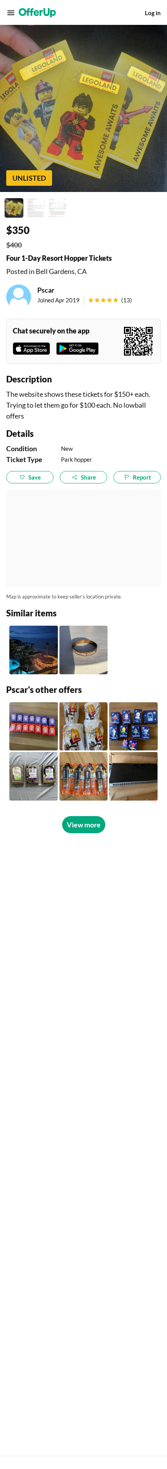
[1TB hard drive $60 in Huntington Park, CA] (33, 776)
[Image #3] (57, 208)
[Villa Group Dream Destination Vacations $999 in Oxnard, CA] (33, 650)
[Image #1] (14, 208)
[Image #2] (35, 208)
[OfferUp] (37, 12)
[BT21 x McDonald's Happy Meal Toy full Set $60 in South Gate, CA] (133, 726)
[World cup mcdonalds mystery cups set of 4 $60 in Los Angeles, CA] (83, 726)
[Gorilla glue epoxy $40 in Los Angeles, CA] (83, 776)
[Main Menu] (11, 12)
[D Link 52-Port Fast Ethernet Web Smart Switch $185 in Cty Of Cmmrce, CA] (133, 776)
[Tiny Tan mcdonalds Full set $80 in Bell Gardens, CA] (33, 726)
